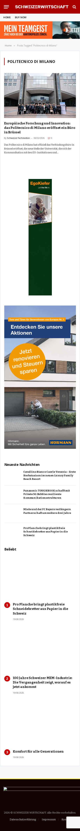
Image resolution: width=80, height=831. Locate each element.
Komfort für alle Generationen (38, 751)
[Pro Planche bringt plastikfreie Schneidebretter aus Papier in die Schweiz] (12, 532)
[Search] (74, 7)
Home (7, 17)
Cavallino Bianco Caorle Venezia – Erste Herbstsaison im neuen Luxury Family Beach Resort (49, 475)
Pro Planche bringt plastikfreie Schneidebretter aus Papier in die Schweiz (45, 532)
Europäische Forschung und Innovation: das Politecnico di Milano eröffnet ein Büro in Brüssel (39, 127)
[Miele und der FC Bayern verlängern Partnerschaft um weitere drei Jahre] (12, 513)
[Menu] (6, 7)
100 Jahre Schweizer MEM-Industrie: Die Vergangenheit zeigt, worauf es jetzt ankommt (42, 682)
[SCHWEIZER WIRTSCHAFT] (42, 7)
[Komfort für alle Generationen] (40, 724)
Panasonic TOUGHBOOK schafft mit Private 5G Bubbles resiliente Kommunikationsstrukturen (46, 494)
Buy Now (20, 17)
